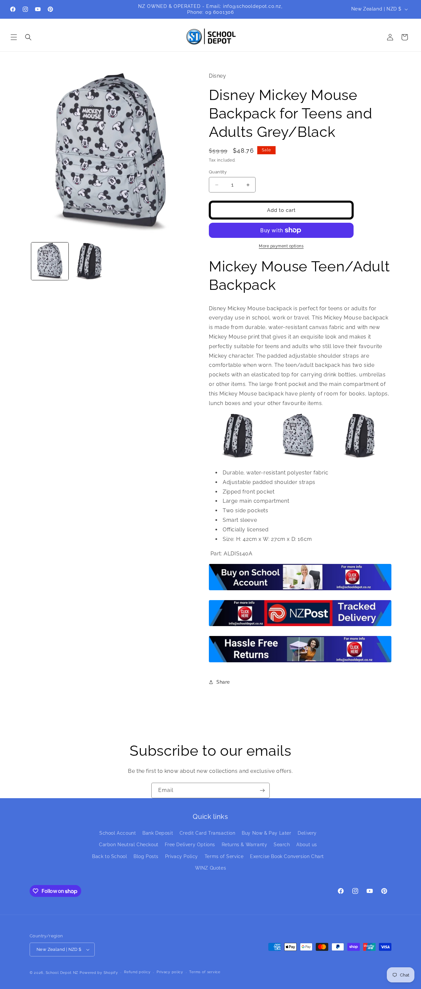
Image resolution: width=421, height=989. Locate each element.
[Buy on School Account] (300, 590)
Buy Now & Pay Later (266, 833)
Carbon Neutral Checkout (129, 844)
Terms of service (204, 972)
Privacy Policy (181, 856)
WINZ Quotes (210, 868)
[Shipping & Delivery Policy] (300, 625)
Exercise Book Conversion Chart (287, 856)
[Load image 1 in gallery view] (49, 261)
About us (306, 844)
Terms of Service (224, 856)
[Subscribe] (262, 790)
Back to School (109, 856)
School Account (117, 833)
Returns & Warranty (244, 844)
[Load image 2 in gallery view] (90, 261)
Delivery (307, 833)
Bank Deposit (157, 833)
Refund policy (137, 972)
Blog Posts (146, 856)
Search (282, 844)
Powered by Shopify (99, 973)
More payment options (281, 246)
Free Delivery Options (190, 844)
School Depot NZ (62, 973)
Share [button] (223, 682)
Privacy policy (170, 972)
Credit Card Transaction (207, 833)
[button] (14, 37)
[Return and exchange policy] (300, 662)
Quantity (218, 171)
